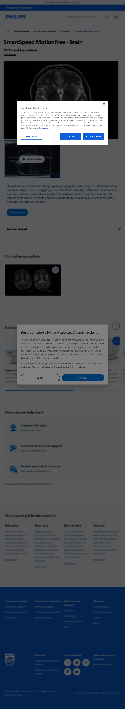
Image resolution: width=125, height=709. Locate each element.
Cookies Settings (31, 136)
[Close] (104, 104)
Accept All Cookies (93, 136)
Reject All (70, 136)
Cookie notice (44, 128)
